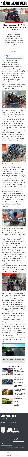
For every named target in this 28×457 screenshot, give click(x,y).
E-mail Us (13, 424)
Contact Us (13, 422)
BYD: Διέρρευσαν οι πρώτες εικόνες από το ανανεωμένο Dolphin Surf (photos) (19, 402)
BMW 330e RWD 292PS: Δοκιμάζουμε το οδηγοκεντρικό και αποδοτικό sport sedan (19, 383)
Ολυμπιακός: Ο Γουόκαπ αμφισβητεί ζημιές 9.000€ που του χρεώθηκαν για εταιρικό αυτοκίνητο (19, 373)
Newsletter (3, 422)
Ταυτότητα (4, 438)
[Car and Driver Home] (9, 415)
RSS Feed (3, 424)
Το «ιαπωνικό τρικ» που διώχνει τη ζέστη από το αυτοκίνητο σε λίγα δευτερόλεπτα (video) (19, 393)
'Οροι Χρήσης (5, 443)
